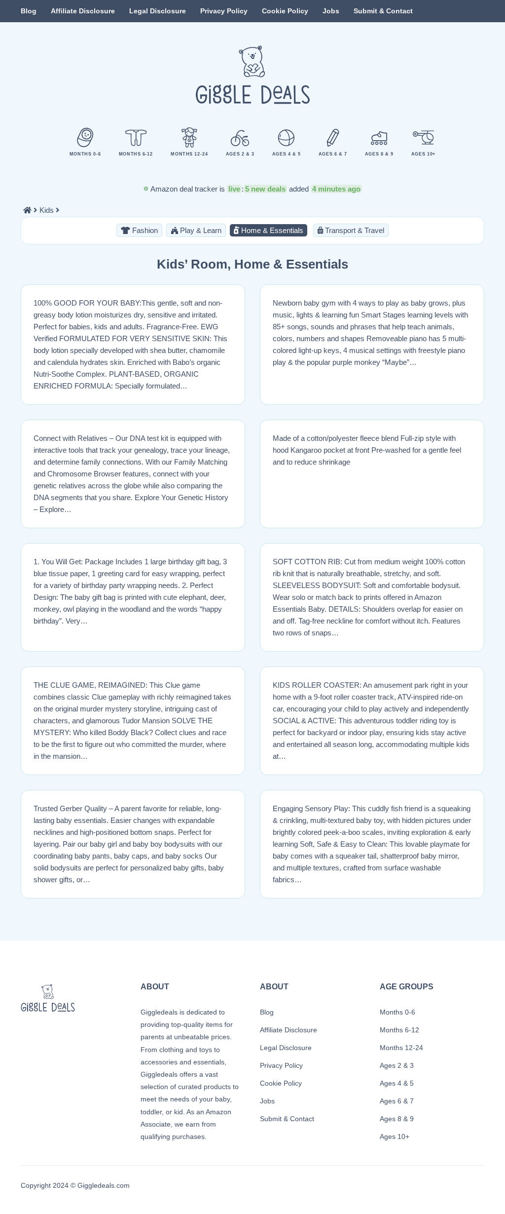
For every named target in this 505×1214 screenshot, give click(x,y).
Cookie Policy (285, 11)
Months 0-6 (397, 1012)
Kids (46, 210)
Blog (28, 11)
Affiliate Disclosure (83, 11)
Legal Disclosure (157, 11)
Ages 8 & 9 (397, 1119)
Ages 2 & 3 (397, 1065)
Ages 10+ (394, 1136)
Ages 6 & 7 (397, 1101)
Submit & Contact (383, 11)
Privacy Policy (224, 11)
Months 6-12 (399, 1030)
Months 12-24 (401, 1048)
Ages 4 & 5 (397, 1083)
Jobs (331, 11)
